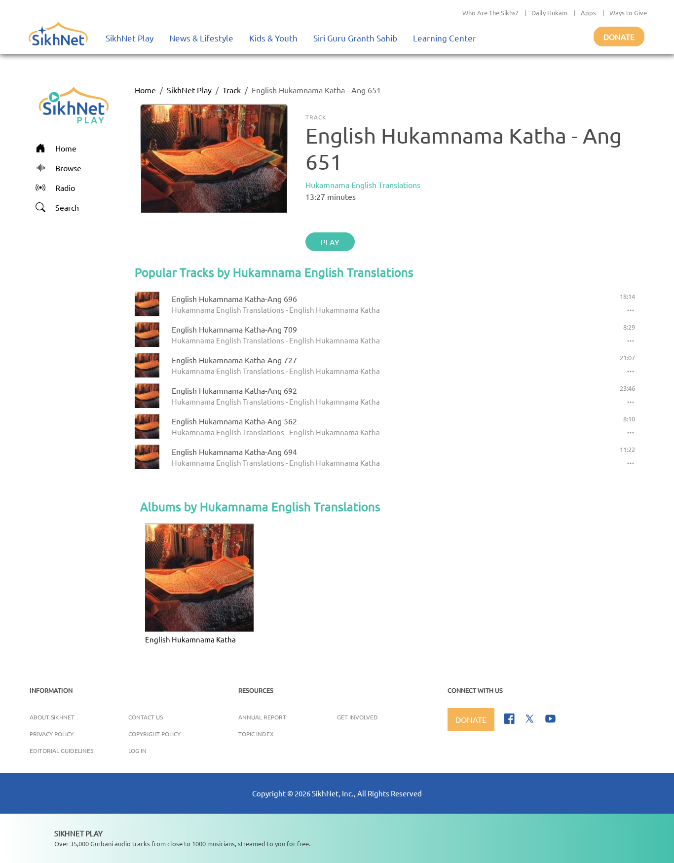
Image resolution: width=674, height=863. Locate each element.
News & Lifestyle (201, 38)
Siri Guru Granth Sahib (355, 38)
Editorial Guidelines (61, 750)
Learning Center (444, 38)
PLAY (330, 242)
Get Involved (357, 717)
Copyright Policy (154, 734)
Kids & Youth (273, 38)
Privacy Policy (52, 734)
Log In (137, 750)
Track (232, 90)
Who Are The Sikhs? (490, 12)
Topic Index (256, 734)
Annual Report (262, 717)
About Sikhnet (52, 717)
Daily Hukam (549, 12)
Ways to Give (628, 12)
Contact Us (145, 717)
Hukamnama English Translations (362, 184)
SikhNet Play (129, 38)
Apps (588, 12)
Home (145, 90)
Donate (619, 36)
